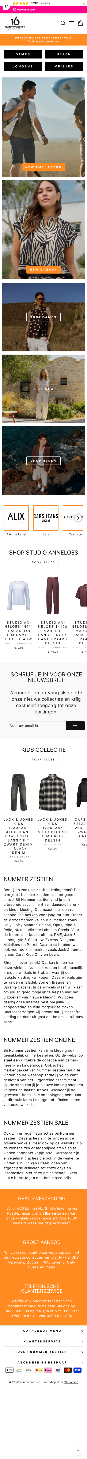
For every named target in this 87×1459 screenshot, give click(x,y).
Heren (64, 54)
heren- (73, 904)
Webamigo (71, 1382)
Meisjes (63, 66)
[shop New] (43, 388)
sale (49, 1153)
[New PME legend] (43, 127)
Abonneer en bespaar (43, 1362)
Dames (23, 54)
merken (31, 915)
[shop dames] (43, 316)
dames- (58, 904)
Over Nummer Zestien (42, 1351)
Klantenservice (42, 1341)
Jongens (23, 66)
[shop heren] (43, 460)
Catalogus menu (42, 1330)
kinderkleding (21, 909)
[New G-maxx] (43, 229)
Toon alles (43, 562)
